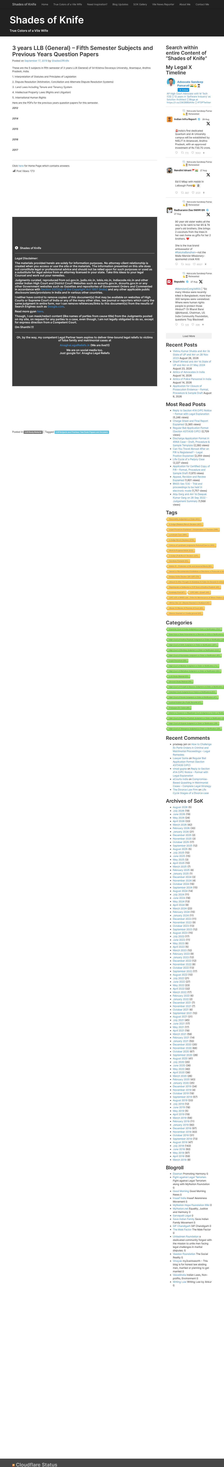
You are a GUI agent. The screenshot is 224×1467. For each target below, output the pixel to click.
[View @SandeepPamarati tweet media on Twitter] (198, 185)
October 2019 (181, 1093)
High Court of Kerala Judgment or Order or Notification (193, 697)
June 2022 (179, 981)
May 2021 (178, 1027)
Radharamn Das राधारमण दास (189, 210)
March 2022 (180, 992)
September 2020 (182, 1054)
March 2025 (180, 866)
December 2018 (182, 1128)
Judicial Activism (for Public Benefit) (185, 702)
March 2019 (180, 1117)
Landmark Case (178, 535)
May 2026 (178, 817)
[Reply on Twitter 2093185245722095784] (177, 153)
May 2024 (178, 901)
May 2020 (178, 1068)
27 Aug (203, 170)
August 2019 (180, 1100)
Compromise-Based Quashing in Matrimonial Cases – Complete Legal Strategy (192, 783)
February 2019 (181, 1121)
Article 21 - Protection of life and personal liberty (190, 566)
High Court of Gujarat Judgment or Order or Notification (193, 723)
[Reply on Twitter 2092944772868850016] (177, 193)
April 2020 (179, 1072)
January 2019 (181, 1124)
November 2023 (182, 922)
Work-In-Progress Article (181, 550)
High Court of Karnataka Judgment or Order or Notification (194, 655)
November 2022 (182, 964)
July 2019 (178, 1103)
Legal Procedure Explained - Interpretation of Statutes (193, 529)
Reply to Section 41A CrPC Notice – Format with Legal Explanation (191, 772)
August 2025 (180, 849)
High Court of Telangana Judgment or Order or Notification (194, 729)
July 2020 (178, 1061)
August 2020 (180, 1058)
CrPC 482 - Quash (199, 592)
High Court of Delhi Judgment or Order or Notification (192, 645)
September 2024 (182, 887)
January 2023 (181, 957)
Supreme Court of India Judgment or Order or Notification (194, 629)
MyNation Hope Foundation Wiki (191, 1205)
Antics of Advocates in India (189, 371)
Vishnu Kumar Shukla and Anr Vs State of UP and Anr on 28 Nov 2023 (191, 354)
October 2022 (181, 967)
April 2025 (179, 862)
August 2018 (180, 1142)
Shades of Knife (24, 4)
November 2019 (182, 1089)
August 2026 (180, 807)
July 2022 (178, 978)
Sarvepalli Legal (182, 1215)
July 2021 (178, 1020)
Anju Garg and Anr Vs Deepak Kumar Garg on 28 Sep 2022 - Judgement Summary (190, 498)
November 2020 (182, 1047)
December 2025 (182, 835)
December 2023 (182, 918)
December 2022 (182, 960)
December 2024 (182, 876)
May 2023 (178, 943)
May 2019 (178, 1110)
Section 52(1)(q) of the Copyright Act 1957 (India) (74, 289)
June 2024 (179, 897)
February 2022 (181, 995)
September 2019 (182, 1096)
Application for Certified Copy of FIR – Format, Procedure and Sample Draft (191, 470)
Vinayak (177, 1260)
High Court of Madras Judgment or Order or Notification (193, 666)
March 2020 (180, 1075)
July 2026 (178, 810)
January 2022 (181, 999)
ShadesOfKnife (60, 60)
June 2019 (179, 1107)
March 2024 (180, 908)
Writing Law (179, 1281)
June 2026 (179, 814)
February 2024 (181, 911)
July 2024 (178, 894)
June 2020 (179, 1065)
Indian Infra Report (185, 119)
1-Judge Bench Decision (181, 540)
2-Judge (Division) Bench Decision (185, 524)
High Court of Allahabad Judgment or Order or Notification (194, 671)
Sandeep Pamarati (178, 561)
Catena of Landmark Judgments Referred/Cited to (191, 545)
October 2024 (181, 883)
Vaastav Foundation (184, 1253)
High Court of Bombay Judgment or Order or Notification (194, 650)
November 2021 (182, 1006)
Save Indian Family (183, 1218)
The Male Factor (182, 1229)
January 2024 (181, 915)
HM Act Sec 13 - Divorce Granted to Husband (189, 603)
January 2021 (180, 1040)
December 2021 (182, 1002)
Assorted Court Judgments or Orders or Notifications (192, 692)
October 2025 (181, 842)
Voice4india (179, 1274)
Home (44, 4)
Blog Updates (120, 4)
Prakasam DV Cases (179, 708)
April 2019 (178, 1114)
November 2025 (182, 838)
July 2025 (178, 852)
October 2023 (181, 925)
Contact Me (202, 4)
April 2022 (178, 988)
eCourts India (180, 779)
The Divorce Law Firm (185, 789)
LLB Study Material (33, 432)
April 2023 (179, 946)
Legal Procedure (177, 661)
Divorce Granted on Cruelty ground (185, 613)
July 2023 (178, 936)
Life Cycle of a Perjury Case (189, 459)
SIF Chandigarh (182, 1225)
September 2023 (182, 929)
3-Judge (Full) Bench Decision (183, 556)
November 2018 (182, 1131)
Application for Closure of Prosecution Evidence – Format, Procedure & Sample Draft (191, 389)
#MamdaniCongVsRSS (188, 288)
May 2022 (178, 985)
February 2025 (181, 869)
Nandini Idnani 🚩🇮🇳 (186, 170)
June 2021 (179, 1023)
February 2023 (181, 953)
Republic (179, 281)
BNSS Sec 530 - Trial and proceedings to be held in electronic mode (187, 487)
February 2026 (181, 828)
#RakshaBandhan (185, 252)
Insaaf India (179, 1198)
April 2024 (179, 904)
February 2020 (181, 1079)
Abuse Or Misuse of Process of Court (186, 608)
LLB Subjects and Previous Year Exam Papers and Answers (82, 432)
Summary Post (177, 592)
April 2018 (178, 1156)
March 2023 (180, 950)
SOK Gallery (140, 4)
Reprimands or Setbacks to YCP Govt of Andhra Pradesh (194, 587)
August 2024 (180, 890)
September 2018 (182, 1138)
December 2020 (182, 1044)
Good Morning (181, 1191)
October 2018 (181, 1135)
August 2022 (180, 974)
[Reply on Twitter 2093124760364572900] (177, 264)
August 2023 (180, 932)
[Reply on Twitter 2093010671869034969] (177, 325)
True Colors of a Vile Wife (67, 4)
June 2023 (179, 939)
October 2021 (181, 1009)
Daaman (177, 1173)
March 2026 (180, 824)
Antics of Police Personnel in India (192, 378)
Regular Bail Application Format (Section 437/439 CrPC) (189, 762)
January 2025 (181, 873)
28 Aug (205, 119)
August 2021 (180, 1016)
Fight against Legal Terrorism (189, 1177)
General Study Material (180, 681)
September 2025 (182, 845)
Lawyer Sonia (180, 758)
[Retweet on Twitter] (184, 110)
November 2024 (182, 880)
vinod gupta (180, 768)
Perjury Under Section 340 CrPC (184, 577)
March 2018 (180, 1159)
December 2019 (182, 1086)
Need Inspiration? (97, 4)
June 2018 (179, 1149)
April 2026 (179, 821)
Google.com (56, 306)
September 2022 (182, 971)
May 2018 (178, 1152)
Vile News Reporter (163, 4)
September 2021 (182, 1013)
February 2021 (181, 1037)
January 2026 (181, 831)
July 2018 (178, 1145)
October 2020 (181, 1051)
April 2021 (178, 1030)
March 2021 (179, 1034)
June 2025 (179, 856)
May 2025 (178, 859)
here (21, 165)
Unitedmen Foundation (186, 1236)
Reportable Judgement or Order (184, 519)
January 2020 (181, 1082)
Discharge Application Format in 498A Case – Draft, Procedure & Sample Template (191, 442)
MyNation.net (180, 1208)
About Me (184, 4)
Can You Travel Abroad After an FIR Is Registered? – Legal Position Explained (191, 452)
